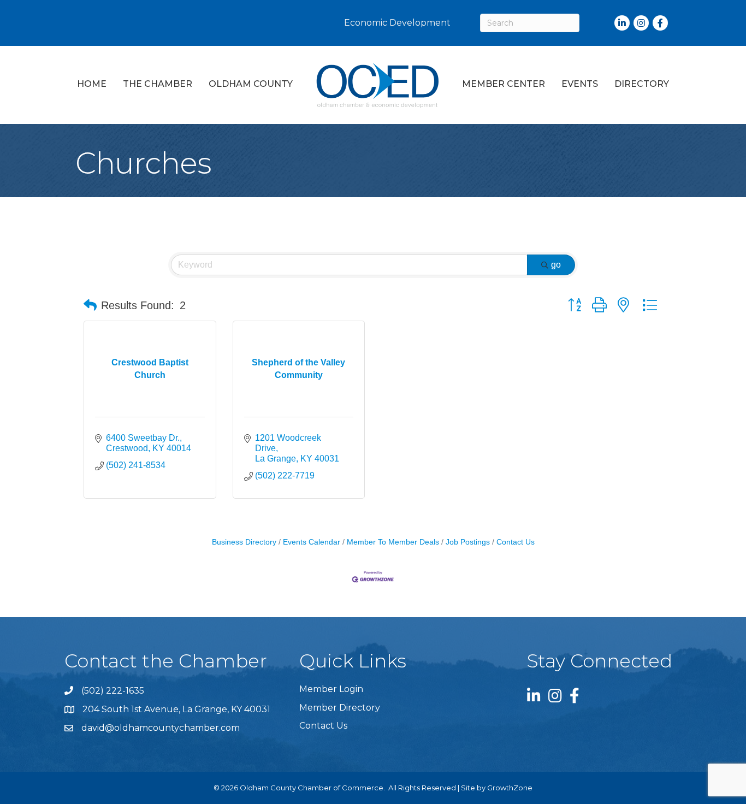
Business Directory (244, 542)
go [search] (556, 264)
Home (91, 84)
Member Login (331, 689)
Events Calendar (311, 542)
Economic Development (397, 22)
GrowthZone (509, 787)
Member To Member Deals (393, 542)
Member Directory (339, 707)
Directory (641, 84)
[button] (90, 305)
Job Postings (468, 542)
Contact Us (515, 542)
